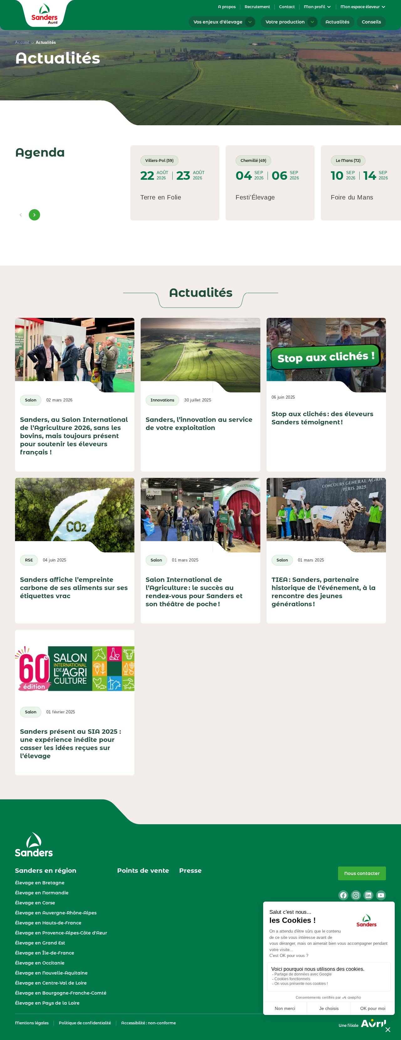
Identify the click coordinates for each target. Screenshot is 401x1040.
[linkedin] (368, 895)
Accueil (22, 42)
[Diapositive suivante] (34, 214)
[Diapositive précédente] (20, 214)
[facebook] (343, 895)
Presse (190, 870)
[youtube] (381, 895)
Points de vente (143, 870)
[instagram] (356, 895)
